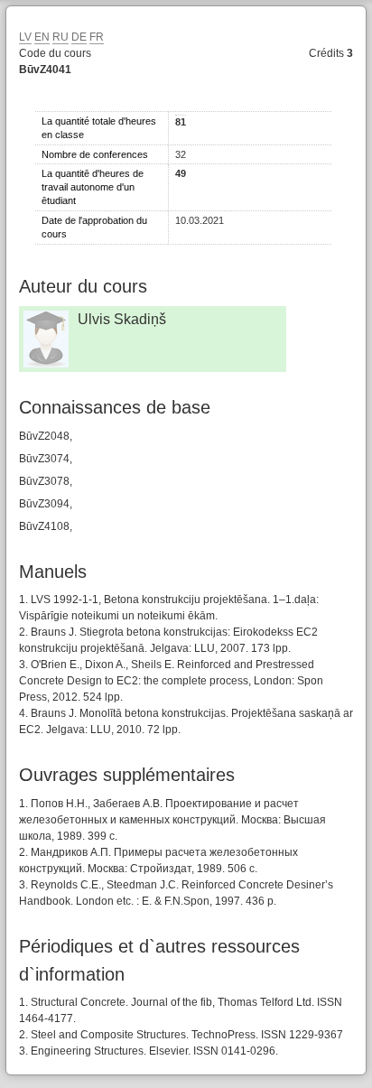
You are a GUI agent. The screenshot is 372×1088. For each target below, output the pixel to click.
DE (79, 37)
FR (96, 37)
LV (25, 37)
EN (42, 37)
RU (60, 37)
